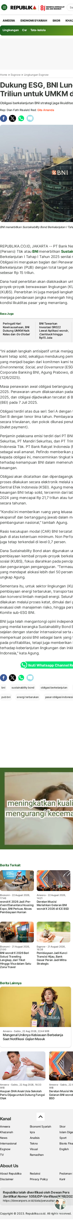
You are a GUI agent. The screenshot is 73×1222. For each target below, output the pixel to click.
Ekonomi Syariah (33, 20)
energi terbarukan (28, 697)
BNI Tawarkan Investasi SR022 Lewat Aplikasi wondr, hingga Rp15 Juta (54, 330)
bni (3, 687)
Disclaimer (6, 1179)
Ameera (5, 1126)
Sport (63, 1137)
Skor (62, 1126)
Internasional (8, 1143)
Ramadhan (37, 1154)
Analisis (35, 1137)
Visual (34, 1149)
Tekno (34, 1143)
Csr (24, 30)
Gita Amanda (45, 110)
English (64, 1149)
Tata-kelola (38, 30)
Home (3, 74)
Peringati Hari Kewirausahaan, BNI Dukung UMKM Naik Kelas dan (16, 329)
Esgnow (16, 74)
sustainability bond (23, 687)
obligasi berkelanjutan (54, 687)
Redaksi (35, 1173)
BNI (35, 251)
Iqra (32, 1132)
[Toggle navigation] (4, 7)
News (4, 1137)
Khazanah (6, 1132)
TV (2, 1154)
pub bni (6, 697)
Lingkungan (11, 30)
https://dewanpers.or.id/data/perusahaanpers (33, 1200)
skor (56, 20)
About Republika (10, 1173)
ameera (9, 20)
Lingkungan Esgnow (36, 74)
